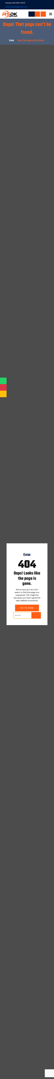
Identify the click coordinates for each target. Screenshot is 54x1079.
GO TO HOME (27, 608)
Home (11, 40)
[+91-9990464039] (37, 14)
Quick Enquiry (43, 14)
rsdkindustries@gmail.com (16, 7)
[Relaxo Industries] (10, 13)
